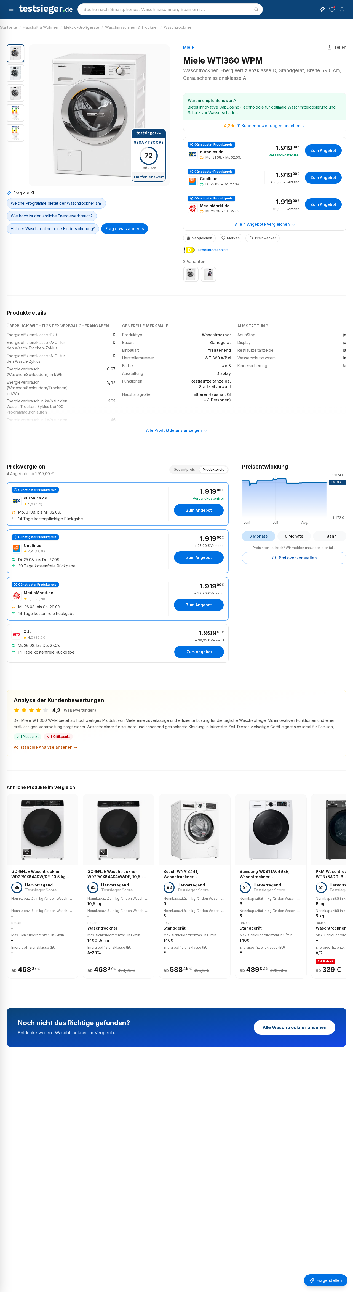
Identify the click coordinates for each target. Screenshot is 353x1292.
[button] (99, 115)
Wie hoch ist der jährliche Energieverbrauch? (52, 216)
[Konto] (342, 9)
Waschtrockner (177, 27)
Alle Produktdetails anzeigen (174, 430)
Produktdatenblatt (213, 250)
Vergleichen (202, 238)
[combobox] (170, 9)
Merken (233, 238)
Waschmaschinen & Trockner (131, 27)
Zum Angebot (323, 150)
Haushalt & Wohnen (40, 27)
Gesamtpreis (184, 469)
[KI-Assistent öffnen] (322, 9)
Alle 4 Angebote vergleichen (262, 224)
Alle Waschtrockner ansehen (295, 1027)
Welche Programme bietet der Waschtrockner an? (56, 203)
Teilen (340, 47)
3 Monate (258, 536)
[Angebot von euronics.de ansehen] (264, 150)
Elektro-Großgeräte (81, 27)
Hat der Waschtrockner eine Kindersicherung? (53, 228)
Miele (188, 47)
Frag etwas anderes (124, 228)
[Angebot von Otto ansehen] (118, 643)
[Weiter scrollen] (345, 882)
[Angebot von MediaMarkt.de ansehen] (264, 204)
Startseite (8, 27)
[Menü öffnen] (11, 9)
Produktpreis (213, 469)
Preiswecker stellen (298, 558)
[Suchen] (256, 9)
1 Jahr (330, 536)
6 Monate (294, 536)
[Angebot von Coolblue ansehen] (264, 177)
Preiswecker (265, 238)
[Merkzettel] (332, 9)
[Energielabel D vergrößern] (189, 250)
